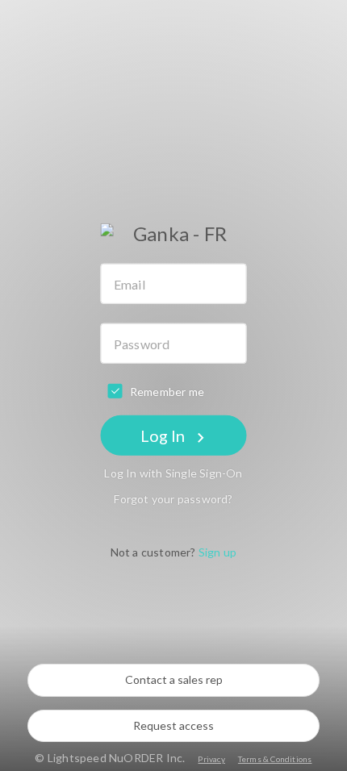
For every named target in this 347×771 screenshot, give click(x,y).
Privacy (211, 759)
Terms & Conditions (275, 759)
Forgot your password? (173, 499)
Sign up (217, 552)
